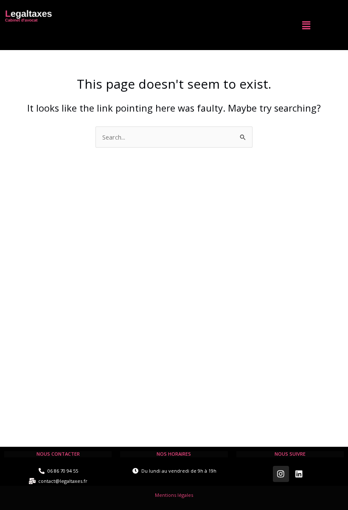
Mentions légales (174, 495)
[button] (306, 25)
